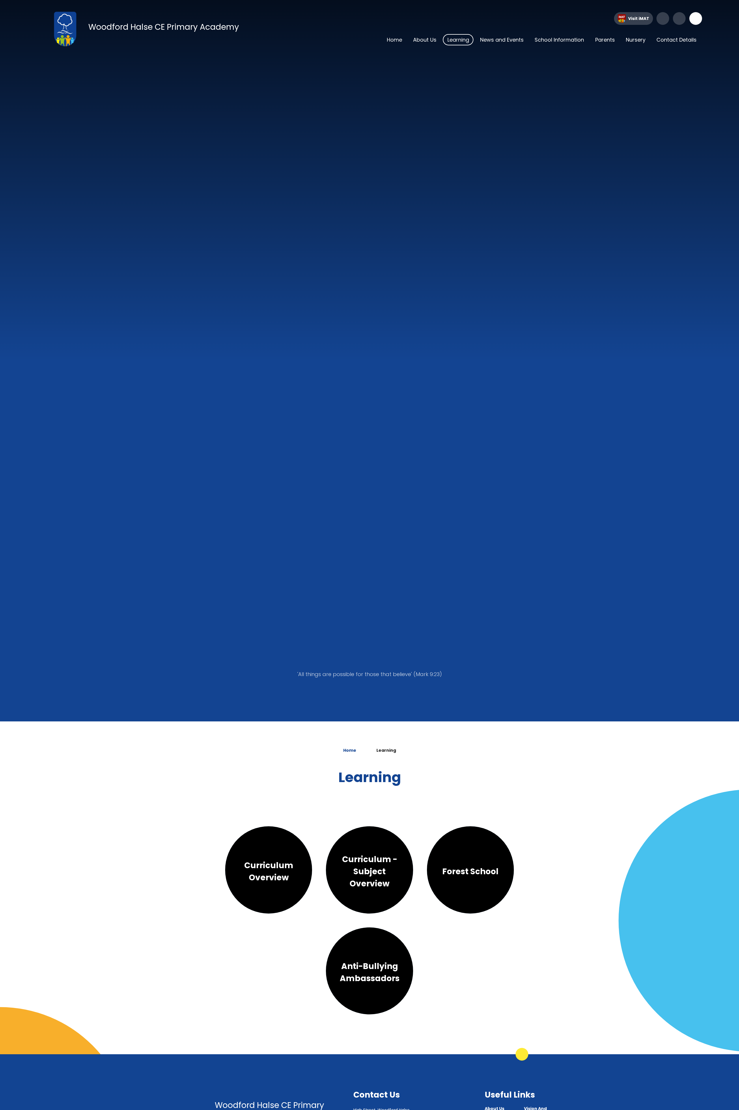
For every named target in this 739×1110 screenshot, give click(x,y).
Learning (386, 750)
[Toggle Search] (695, 18)
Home (349, 750)
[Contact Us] (679, 18)
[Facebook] (662, 18)
